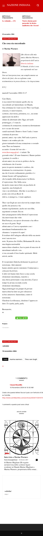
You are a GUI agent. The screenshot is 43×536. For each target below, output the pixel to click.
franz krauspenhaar (11, 460)
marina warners (16, 359)
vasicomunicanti (10, 39)
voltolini (6, 346)
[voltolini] (10, 483)
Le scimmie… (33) (9, 21)
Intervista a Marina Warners (16, 457)
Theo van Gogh (31, 359)
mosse (7, 453)
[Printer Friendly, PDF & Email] (21, 319)
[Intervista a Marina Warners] (21, 437)
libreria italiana (27, 63)
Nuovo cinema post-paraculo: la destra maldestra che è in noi (30, 23)
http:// (6, 494)
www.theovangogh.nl (10, 152)
